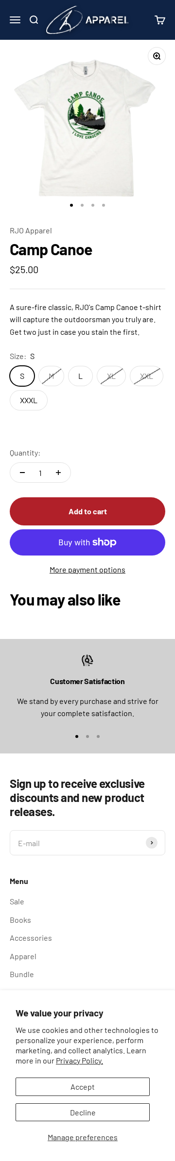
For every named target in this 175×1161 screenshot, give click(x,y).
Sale (17, 901)
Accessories (31, 937)
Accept (82, 1086)
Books (20, 919)
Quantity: (25, 452)
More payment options (87, 569)
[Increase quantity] (58, 472)
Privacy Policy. (79, 1060)
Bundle (22, 974)
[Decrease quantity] (22, 472)
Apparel (23, 956)
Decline (83, 1112)
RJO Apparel (31, 230)
